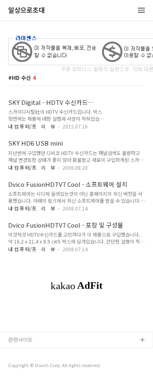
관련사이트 (20, 339)
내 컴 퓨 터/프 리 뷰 (31, 126)
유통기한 (18, 353)
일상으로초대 (26, 10)
